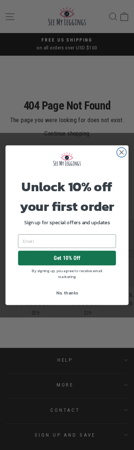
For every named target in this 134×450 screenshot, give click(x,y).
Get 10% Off (67, 258)
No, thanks (67, 293)
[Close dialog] (122, 152)
